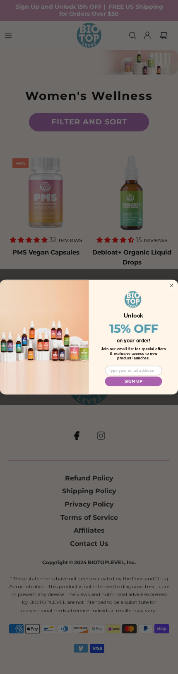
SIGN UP (133, 381)
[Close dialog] (171, 285)
